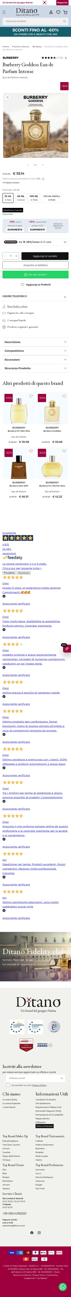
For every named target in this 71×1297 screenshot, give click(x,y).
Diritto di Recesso (44, 1126)
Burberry (37, 46)
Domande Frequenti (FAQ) (48, 1111)
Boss (4, 1173)
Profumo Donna (20, 46)
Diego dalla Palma (11, 1156)
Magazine (62, 2)
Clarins (39, 1160)
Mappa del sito (43, 1118)
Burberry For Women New (52, 486)
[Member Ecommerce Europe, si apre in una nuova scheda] (35, 1027)
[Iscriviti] (61, 1078)
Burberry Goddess (52, 431)
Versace (6, 1188)
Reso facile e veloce (17, 306)
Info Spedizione (43, 1103)
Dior (4, 1169)
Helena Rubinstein (44, 1144)
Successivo (23, 573)
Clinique (6, 1160)
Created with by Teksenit (35, 1278)
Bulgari (5, 1177)
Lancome (40, 1169)
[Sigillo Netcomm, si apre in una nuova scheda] (54, 1027)
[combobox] (35, 21)
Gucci (38, 1173)
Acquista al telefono (35, 265)
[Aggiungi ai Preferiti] (31, 396)
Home (5, 46)
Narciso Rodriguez (44, 1177)
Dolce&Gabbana (10, 1141)
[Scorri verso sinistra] (28, 165)
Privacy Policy (39, 1085)
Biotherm (40, 1148)
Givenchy (40, 1181)
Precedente (9, 573)
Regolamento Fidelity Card (48, 1107)
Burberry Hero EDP (19, 486)
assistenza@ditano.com (13, 1225)
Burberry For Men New (19, 431)
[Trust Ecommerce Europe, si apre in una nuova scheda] (17, 1027)
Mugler (39, 1184)
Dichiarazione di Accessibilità (49, 1114)
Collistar (39, 1141)
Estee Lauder (42, 1156)
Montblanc (7, 1181)
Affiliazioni (40, 1122)
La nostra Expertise (11, 1103)
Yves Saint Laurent (11, 1144)
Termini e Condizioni (22, 1275)
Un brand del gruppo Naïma (17, 2)
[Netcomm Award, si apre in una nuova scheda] (26, 1045)
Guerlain (6, 1152)
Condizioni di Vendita (46, 1099)
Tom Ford (40, 1188)
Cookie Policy (52, 1275)
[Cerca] (64, 21)
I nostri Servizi (8, 1107)
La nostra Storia (9, 1099)
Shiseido (39, 1152)
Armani (6, 1148)
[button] (4, 12)
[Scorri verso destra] (42, 165)
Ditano (57, 1272)
